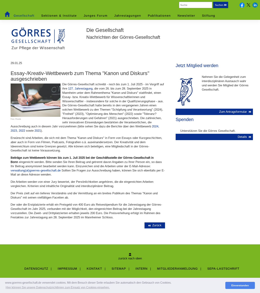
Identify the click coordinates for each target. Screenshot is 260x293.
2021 (37, 130)
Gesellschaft (24, 15)
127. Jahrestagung (80, 88)
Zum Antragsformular (233, 111)
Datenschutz (36, 268)
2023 (14, 130)
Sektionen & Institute (59, 15)
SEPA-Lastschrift (223, 268)
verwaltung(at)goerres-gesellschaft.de (36, 170)
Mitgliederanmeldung (177, 268)
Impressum (67, 268)
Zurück (157, 225)
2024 (155, 126)
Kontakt (94, 268)
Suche (232, 5)
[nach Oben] (130, 254)
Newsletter (186, 15)
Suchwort (173, 5)
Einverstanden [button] (240, 285)
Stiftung (208, 15)
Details (242, 137)
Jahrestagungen (127, 15)
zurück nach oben (130, 258)
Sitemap (119, 268)
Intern (141, 268)
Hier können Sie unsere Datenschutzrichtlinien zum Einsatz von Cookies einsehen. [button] (58, 287)
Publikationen (159, 15)
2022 (22, 130)
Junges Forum (96, 15)
